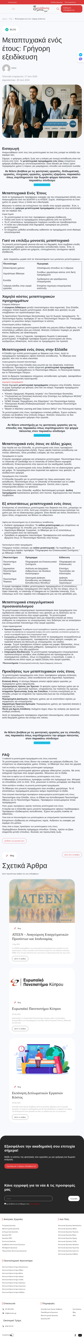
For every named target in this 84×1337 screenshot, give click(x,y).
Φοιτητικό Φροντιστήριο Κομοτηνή (13, 1286)
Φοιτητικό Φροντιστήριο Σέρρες (13, 1276)
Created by (6, 1335)
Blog (10, 19)
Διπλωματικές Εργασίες (10, 1232)
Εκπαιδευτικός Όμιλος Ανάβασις (51, 1309)
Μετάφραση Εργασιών (9, 1248)
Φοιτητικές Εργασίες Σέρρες (67, 1238)
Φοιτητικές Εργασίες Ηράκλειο (68, 1244)
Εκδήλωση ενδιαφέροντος (69, 9)
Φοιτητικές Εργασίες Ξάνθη (67, 1241)
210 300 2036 (9, 1309)
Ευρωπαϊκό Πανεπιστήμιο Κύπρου (36, 1009)
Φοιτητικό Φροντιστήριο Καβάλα (13, 1292)
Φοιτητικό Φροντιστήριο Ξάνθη (12, 1280)
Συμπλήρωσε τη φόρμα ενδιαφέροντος (21, 1166)
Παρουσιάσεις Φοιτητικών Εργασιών (14, 1251)
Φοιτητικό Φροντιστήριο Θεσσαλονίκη (15, 1267)
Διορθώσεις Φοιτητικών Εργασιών (13, 1244)
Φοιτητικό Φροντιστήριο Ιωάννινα (13, 1289)
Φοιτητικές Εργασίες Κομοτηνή (68, 1248)
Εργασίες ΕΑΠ (6, 1235)
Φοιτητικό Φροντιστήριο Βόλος (12, 1273)
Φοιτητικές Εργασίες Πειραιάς (68, 1232)
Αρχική (4, 19)
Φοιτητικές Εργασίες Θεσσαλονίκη (69, 1225)
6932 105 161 (9, 1326)
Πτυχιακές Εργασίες (9, 1225)
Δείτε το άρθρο (20, 958)
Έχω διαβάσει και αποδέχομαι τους (23, 1204)
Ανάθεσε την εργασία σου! (14, 841)
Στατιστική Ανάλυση (9, 1241)
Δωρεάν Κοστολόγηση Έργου (42, 184)
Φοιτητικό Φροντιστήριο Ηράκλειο (13, 1283)
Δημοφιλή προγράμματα (12, 382)
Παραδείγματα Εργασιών (49, 1312)
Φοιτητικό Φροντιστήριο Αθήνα (12, 1270)
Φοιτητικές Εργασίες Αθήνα (67, 1229)
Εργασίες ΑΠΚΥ (7, 1238)
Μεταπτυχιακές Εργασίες (10, 1229)
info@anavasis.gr (10, 1313)
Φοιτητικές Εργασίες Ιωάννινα (68, 1251)
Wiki (74, 1315)
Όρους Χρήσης (35, 1204)
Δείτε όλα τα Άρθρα (72, 854)
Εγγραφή (74, 1198)
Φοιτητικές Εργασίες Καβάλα (68, 1254)
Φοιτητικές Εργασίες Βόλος (67, 1235)
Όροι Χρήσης (77, 1309)
